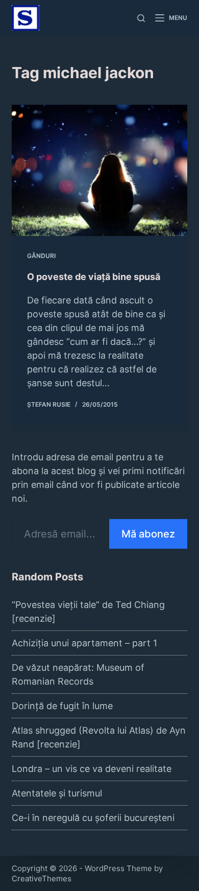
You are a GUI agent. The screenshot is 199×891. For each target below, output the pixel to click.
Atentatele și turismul (57, 793)
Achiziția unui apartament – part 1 (84, 643)
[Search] (141, 18)
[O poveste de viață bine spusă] (99, 170)
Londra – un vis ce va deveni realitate (91, 768)
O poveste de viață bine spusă (93, 276)
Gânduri (41, 256)
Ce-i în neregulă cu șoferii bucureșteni (93, 817)
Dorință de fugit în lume (62, 705)
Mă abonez (148, 534)
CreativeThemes (41, 878)
